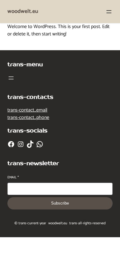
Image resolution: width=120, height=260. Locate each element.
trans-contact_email (27, 110)
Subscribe (60, 203)
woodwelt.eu (22, 11)
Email (13, 177)
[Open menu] (109, 11)
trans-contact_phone (28, 117)
